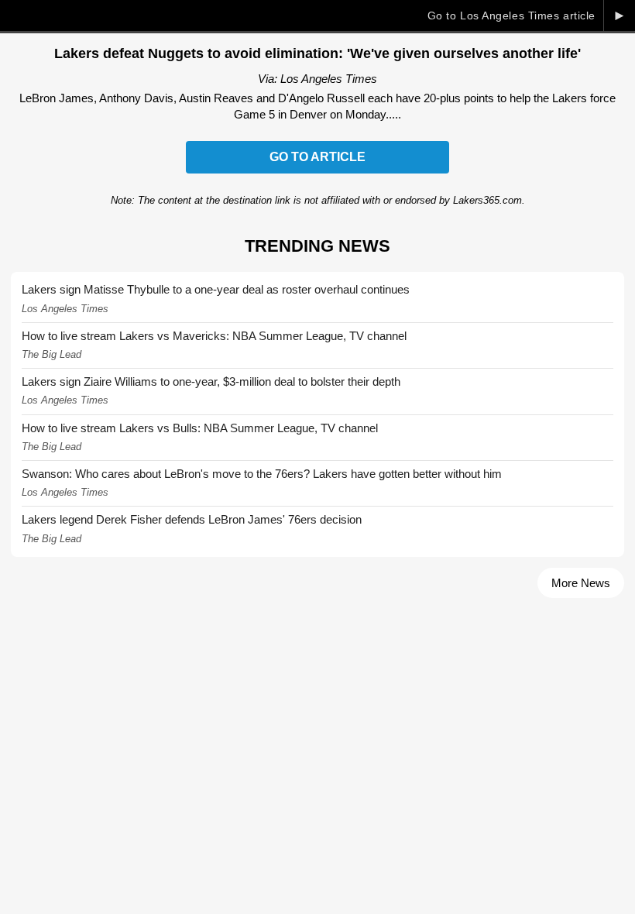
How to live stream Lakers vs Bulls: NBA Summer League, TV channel (200, 428)
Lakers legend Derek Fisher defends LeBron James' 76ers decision (192, 519)
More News (580, 582)
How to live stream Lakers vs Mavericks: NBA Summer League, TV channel (214, 335)
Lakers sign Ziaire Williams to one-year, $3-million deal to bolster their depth (211, 381)
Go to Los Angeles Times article (511, 15)
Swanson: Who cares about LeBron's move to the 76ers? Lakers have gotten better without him (262, 473)
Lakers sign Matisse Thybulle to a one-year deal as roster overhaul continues (216, 289)
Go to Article (317, 156)
